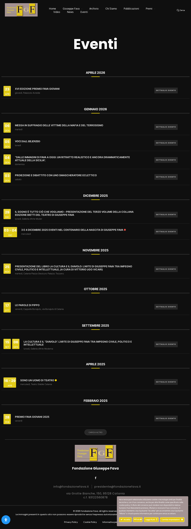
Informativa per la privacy (114, 522)
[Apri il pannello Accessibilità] (5, 519)
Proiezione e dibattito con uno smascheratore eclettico (56, 175)
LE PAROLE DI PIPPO (27, 305)
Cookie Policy (90, 522)
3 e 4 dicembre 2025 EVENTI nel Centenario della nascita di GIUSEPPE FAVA (72, 229)
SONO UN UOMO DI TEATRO (37, 380)
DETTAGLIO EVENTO (166, 90)
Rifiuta (137, 519)
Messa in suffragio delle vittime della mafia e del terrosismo (59, 125)
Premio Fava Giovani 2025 (32, 416)
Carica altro (95, 432)
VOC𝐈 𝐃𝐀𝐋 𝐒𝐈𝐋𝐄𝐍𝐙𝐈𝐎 (27, 141)
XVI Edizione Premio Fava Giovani (37, 88)
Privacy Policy (71, 522)
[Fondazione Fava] (21, 10)
